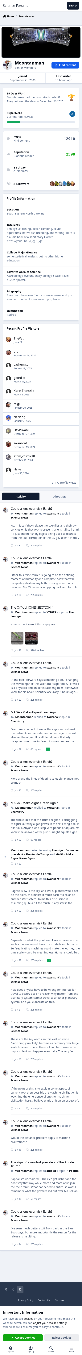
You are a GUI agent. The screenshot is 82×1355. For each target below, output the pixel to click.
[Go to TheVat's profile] (72, 183)
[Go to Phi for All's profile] (60, 183)
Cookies (59, 1300)
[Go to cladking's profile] (8, 418)
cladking (19, 417)
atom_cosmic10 (24, 456)
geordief (19, 378)
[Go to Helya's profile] (8, 470)
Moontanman (24, 513)
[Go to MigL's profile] (8, 404)
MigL (17, 404)
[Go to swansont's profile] (8, 444)
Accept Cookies (25, 1337)
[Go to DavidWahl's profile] (8, 431)
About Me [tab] (59, 496)
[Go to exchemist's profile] (8, 365)
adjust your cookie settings (50, 1323)
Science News (19, 517)
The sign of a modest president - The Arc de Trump (42, 1164)
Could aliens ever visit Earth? (31, 508)
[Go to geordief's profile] (8, 378)
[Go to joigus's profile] (52, 183)
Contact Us (44, 1300)
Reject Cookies (61, 1337)
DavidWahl (21, 430)
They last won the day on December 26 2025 (35, 101)
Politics (74, 1171)
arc (16, 352)
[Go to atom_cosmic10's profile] (8, 457)
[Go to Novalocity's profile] (56, 183)
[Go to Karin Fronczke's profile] (8, 391)
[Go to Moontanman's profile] (5, 510)
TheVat (19, 338)
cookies (28, 1318)
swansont (20, 443)
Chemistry (17, 721)
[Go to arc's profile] (8, 352)
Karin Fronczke (24, 391)
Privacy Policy (25, 1300)
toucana (52, 717)
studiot (51, 1171)
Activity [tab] (21, 496)
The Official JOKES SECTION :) (32, 607)
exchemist (21, 365)
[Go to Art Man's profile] (64, 183)
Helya (18, 469)
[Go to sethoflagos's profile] (68, 183)
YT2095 (51, 612)
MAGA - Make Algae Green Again (34, 712)
